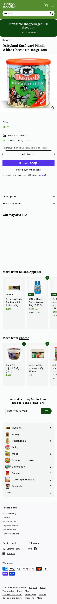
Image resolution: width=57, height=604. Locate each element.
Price (5, 122)
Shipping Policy (10, 525)
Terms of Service (10, 533)
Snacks (42, 594)
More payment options (28, 169)
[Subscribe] (46, 411)
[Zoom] (52, 107)
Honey (43, 587)
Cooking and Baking (12, 598)
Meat (27, 591)
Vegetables (8, 591)
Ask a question (11, 203)
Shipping (20, 148)
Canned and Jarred (12, 594)
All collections (9, 529)
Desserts (29, 598)
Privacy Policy (9, 513)
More (39, 598)
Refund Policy (9, 521)
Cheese (24, 338)
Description (9, 196)
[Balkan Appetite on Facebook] (35, 548)
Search (6, 517)
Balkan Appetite (30, 272)
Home (5, 40)
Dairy (19, 591)
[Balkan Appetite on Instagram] (30, 548)
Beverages (30, 594)
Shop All (33, 587)
